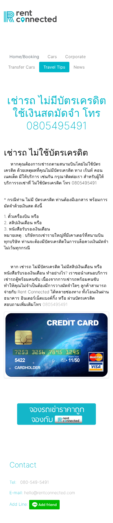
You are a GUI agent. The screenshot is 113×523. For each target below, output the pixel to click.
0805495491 (55, 304)
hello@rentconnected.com (49, 492)
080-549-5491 (34, 482)
